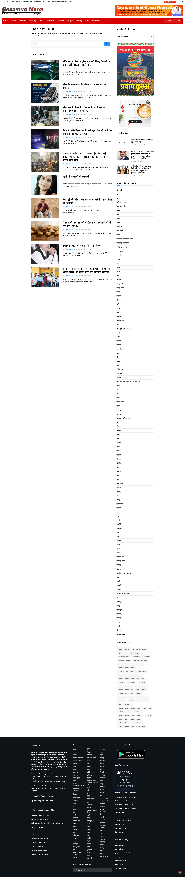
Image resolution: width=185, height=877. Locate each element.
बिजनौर (119, 463)
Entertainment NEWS (125, 689)
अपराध (118, 198)
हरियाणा (119, 630)
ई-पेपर (87, 21)
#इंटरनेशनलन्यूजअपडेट (123, 656)
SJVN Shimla (135, 719)
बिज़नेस (119, 459)
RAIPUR (148, 715)
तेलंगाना (119, 377)
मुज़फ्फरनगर (120, 504)
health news (141, 689)
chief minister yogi (126, 678)
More (70, 2)
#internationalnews (140, 649)
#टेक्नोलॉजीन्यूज (136, 656)
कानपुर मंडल (120, 288)
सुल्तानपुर (119, 610)
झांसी (118, 365)
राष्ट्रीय (14, 21)
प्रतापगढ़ (119, 410)
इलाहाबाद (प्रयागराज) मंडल (125, 239)
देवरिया (118, 390)
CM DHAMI (140, 678)
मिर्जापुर (118, 500)
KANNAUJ (139, 693)
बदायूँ (118, 422)
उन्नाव (118, 259)
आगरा (118, 218)
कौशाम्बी (119, 296)
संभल (118, 597)
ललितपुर (119, 565)
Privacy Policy (27, 2)
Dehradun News (141, 686)
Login (181, 2)
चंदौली (118, 337)
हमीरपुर (118, 622)
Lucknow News (143, 701)
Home (13, 2)
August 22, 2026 (81, 137)
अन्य (118, 194)
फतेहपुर (119, 414)
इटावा (118, 235)
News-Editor (69, 68)
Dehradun (142, 682)
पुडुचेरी (118, 406)
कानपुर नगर (120, 284)
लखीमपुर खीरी (121, 561)
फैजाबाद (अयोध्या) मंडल (124, 418)
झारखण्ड (119, 361)
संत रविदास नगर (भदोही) (124, 593)
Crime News (131, 682)
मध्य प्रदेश (70, 21)
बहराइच (119, 442)
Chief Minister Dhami (126, 667)
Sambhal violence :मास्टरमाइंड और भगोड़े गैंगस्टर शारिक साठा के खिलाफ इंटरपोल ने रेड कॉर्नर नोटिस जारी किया (86, 157)
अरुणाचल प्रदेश (121, 206)
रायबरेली (119, 540)
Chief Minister (137, 664)
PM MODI (121, 712)
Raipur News (122, 719)
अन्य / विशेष (95, 21)
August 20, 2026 (81, 180)
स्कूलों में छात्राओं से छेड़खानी (76, 176)
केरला (118, 292)
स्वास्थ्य (119, 618)
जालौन (118, 353)
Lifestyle (121, 701)
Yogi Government (138, 726)
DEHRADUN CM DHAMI (125, 686)
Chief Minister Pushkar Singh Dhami (132, 671)
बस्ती (118, 438)
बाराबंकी (119, 455)
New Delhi (147, 708)
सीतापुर (118, 605)
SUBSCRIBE (171, 2)
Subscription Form (38, 2)
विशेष (118, 577)
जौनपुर (118, 357)
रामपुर (118, 536)
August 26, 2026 (81, 91)
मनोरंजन (119, 487)
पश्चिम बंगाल (120, 402)
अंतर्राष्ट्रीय (22, 21)
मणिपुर (118, 475)
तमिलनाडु (119, 373)
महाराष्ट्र (119, 491)
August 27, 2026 (81, 68)
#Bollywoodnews (124, 649)
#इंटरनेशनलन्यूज (134, 653)
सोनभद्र (119, 614)
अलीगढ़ (119, 210)
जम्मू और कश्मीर (121, 349)
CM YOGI (121, 682)
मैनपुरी (118, 520)
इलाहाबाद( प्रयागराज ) (123, 243)
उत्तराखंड (61, 21)
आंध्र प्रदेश (120, 231)
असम (118, 214)
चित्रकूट (119, 341)
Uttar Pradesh (123, 726)
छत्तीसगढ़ (79, 21)
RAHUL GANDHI (137, 715)
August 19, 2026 (81, 275)
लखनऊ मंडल (120, 557)
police (129, 712)
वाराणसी (119, 569)
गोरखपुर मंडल (120, 320)
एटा (117, 263)
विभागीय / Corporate (124, 573)
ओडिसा (118, 267)
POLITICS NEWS (123, 715)
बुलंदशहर (119, 471)
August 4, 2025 (137, 161)
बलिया (118, 434)
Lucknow (132, 701)
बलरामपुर (119, 430)
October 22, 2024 (138, 145)
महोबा (118, 495)
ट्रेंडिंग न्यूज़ (32, 21)
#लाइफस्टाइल (147, 656)
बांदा (118, 451)
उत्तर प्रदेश (50, 21)
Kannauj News (142, 697)
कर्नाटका (119, 279)
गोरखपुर (119, 316)
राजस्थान (119, 528)
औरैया (118, 271)
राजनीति (119, 524)
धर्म (117, 394)
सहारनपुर (119, 601)
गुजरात (118, 308)
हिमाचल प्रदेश (121, 634)
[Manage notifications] (180, 872)
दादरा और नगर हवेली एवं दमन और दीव (128, 381)
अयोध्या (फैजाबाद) (122, 202)
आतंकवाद (119, 227)
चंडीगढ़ (118, 332)
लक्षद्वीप (118, 548)
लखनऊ (119, 553)
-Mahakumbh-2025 (140, 660)
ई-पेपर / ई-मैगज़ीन (122, 247)
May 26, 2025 (137, 175)
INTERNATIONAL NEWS (125, 693)
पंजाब (118, 398)
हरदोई (118, 626)
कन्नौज (118, 275)
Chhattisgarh (123, 664)
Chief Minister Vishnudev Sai (130, 675)
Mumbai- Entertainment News (129, 708)
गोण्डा (118, 312)
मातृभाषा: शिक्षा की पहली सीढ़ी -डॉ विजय (82, 245)
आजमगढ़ (119, 222)
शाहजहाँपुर (119, 585)
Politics (138, 712)
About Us (19, 2)
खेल (118, 300)
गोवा (118, 324)
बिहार (118, 467)
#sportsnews (122, 653)
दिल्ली (118, 385)
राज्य (41, 21)
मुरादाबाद (119, 508)
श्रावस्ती (119, 589)
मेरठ (118, 516)
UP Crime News (123, 722)
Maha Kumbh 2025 (124, 704)
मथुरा (118, 479)
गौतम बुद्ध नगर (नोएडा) (124, 328)
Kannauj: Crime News (126, 697)
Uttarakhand (137, 722)
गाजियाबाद (119, 304)
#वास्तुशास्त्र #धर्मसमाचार (124, 660)
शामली (118, 581)
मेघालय (118, 512)
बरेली (118, 426)
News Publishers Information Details (57, 2)
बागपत (118, 447)
